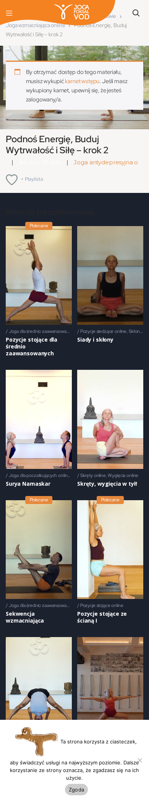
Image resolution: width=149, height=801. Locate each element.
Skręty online (93, 475)
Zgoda (76, 790)
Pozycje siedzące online (103, 331)
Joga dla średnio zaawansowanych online (49, 331)
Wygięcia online (123, 475)
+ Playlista (32, 179)
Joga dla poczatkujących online (39, 475)
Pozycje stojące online (101, 605)
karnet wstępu (82, 81)
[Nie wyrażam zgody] (139, 760)
